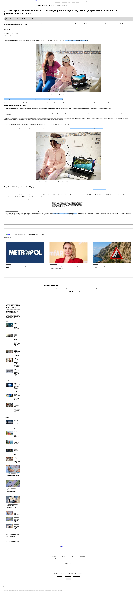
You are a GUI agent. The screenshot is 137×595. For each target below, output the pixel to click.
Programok (72, 553)
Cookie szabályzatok (76, 576)
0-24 (69, 2)
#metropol (57, 205)
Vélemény (55, 556)
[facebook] (97, 2)
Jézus (15, 358)
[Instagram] (71, 567)
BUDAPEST (58, 5)
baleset (15, 394)
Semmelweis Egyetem (18, 40)
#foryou (53, 205)
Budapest (15, 323)
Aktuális (38, 5)
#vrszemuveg (79, 205)
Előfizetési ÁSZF (68, 576)
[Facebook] (66, 567)
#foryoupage (79, 204)
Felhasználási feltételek (72, 573)
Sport (52, 5)
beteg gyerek (8, 37)
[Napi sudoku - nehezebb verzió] (13, 508)
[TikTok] (68, 567)
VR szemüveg (17, 37)
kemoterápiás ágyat (73, 118)
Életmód (44, 5)
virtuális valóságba (9, 108)
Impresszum (56, 573)
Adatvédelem (80, 573)
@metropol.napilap (55, 202)
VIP (49, 5)
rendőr (15, 383)
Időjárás (64, 2)
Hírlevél (64, 5)
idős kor (15, 431)
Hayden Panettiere (53, 264)
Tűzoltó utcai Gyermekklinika (31, 37)
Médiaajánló (63, 573)
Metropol (33, 234)
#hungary (59, 204)
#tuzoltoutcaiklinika (73, 205)
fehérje (15, 457)
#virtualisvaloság (62, 205)
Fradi (73, 2)
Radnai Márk (8, 264)
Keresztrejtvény (12, 473)
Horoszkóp (57, 2)
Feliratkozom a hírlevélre (75, 291)
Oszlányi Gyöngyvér (13, 33)
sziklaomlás (95, 264)
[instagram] (98, 2)
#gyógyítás (67, 205)
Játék (77, 2)
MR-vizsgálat (44, 189)
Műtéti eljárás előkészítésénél (12, 211)
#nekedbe (69, 204)
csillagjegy (16, 420)
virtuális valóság (46, 37)
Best (63, 556)
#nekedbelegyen (74, 204)
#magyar (63, 204)
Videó (54, 558)
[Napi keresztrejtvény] (13, 477)
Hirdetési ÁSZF (59, 576)
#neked (66, 204)
